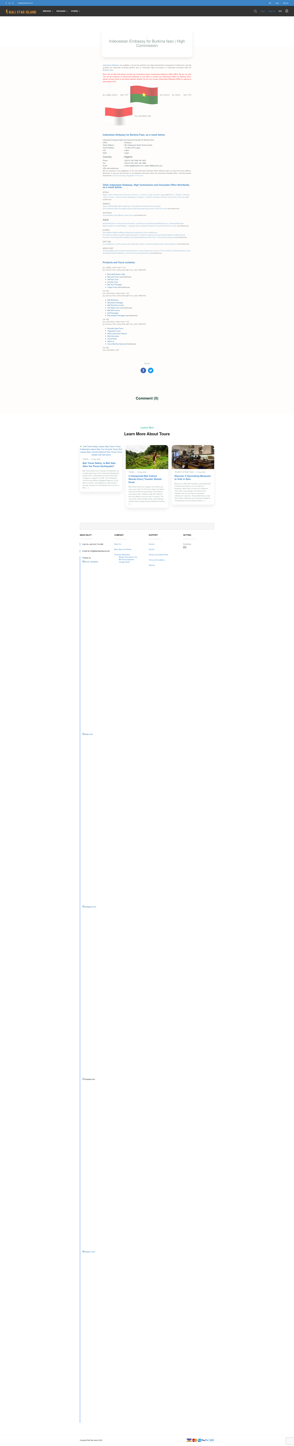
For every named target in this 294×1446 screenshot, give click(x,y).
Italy (135, 235)
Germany (118, 235)
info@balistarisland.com (25, 3)
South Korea (155, 226)
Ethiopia (178, 194)
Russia (135, 244)
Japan (155, 223)
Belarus (117, 232)
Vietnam (147, 226)
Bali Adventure (112, 300)
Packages (61, 11)
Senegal (156, 197)
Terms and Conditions (157, 560)
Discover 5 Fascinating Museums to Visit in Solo (192, 477)
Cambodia (130, 223)
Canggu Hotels (124, 562)
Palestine (177, 250)
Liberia (118, 197)
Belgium (123, 232)
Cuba (149, 206)
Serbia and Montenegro (148, 244)
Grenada (106, 208)
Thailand (163, 226)
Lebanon (157, 250)
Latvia (141, 235)
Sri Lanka (140, 226)
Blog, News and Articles (122, 549)
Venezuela (163, 208)
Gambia (186, 194)
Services (47, 11)
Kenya (112, 197)
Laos (167, 223)
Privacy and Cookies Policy (158, 554)
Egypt (163, 194)
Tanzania (181, 197)
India (150, 223)
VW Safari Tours (113, 307)
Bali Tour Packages (114, 284)
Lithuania (147, 235)
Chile (128, 206)
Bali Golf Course (113, 310)
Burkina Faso (118, 194)
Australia (106, 215)
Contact (151, 549)
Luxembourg (155, 235)
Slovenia (168, 244)
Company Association (122, 554)
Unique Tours (112, 287)
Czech (130, 244)
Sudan (110, 253)
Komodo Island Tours (115, 328)
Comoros (143, 194)
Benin (111, 194)
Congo (150, 194)
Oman (163, 250)
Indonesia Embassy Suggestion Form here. (128, 175)
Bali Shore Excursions (115, 305)
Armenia (106, 244)
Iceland (112, 208)
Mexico (126, 208)
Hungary (131, 235)
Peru (145, 208)
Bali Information (113, 336)
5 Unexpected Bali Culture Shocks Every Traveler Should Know (145, 479)
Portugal (124, 237)
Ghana (105, 197)
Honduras (119, 208)
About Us (117, 544)
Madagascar (132, 197)
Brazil (117, 206)
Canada (123, 206)
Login (277, 3)
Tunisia (152, 237)
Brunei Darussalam (119, 223)
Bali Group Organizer (126, 559)
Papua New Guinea (127, 215)
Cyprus (141, 232)
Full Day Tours (112, 282)
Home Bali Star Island (115, 344)
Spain (118, 237)
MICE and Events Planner (117, 333)
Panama (132, 208)
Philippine (123, 226)
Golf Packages (113, 313)
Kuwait (141, 250)
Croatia (135, 232)
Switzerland (145, 237)
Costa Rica (142, 206)
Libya (125, 197)
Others (74, 11)
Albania (111, 232)
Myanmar (106, 226)
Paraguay (139, 208)
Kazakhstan (133, 250)
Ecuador (155, 206)
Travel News (112, 338)
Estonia (155, 232)
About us (110, 341)
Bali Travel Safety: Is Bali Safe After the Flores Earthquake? (99, 464)
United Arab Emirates (133, 253)
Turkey (159, 237)
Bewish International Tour (128, 557)
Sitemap (152, 565)
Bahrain (114, 250)
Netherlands (180, 235)
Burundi (127, 194)
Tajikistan (120, 253)
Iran (118, 250)
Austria (105, 232)
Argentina (106, 206)
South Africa (172, 197)
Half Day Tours (113, 279)
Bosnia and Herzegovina (118, 244)
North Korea (115, 226)
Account (152, 544)
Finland (106, 235)
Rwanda (149, 197)
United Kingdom (168, 237)
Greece (124, 235)
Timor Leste (171, 226)
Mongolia (180, 223)
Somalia (164, 197)
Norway (106, 237)
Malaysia (173, 223)
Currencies (187, 544)
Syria (115, 253)
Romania (130, 237)
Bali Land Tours (113, 277)
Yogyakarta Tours (114, 331)
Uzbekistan (145, 253)
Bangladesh (107, 223)
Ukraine (174, 244)
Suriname (150, 208)
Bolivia (112, 206)
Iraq (121, 250)
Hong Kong (144, 223)
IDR (270, 3)
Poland (113, 237)
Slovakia (160, 244)
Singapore (133, 226)
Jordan (126, 250)
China (138, 223)
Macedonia (165, 235)
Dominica (156, 194)
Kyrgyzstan (149, 250)
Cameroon (135, 194)
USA (157, 208)
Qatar (183, 250)
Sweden (138, 237)
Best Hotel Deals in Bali (116, 274)
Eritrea (171, 194)
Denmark (148, 232)
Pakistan (169, 250)
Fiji (159, 206)
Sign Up (285, 3)
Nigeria (141, 197)
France (111, 235)
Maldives (161, 223)
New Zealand (114, 215)
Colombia (134, 206)
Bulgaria (129, 232)
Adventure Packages (115, 302)
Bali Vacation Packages (116, 315)
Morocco (172, 235)
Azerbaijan (106, 250)
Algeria (105, 194)
